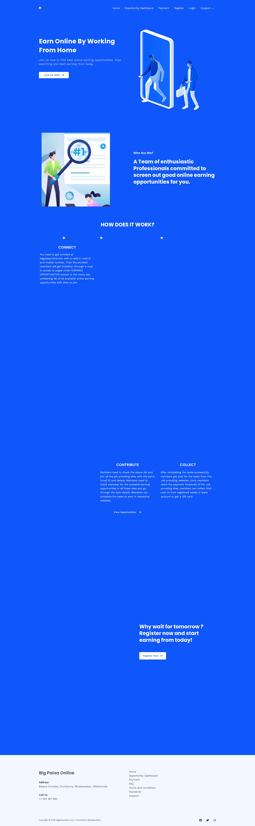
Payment (163, 8)
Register (179, 8)
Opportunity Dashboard (139, 8)
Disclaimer (135, 791)
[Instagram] (214, 820)
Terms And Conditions (142, 787)
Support (206, 8)
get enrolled (62, 254)
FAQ (131, 783)
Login (192, 8)
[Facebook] (200, 820)
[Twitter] (207, 820)
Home (116, 8)
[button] (212, 8)
